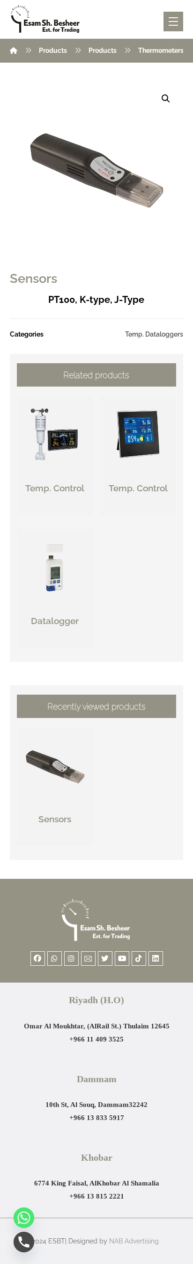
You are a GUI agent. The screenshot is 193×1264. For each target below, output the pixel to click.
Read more (60, 508)
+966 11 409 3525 (96, 1039)
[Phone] (24, 1242)
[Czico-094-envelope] (88, 958)
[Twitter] (105, 958)
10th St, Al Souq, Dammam (87, 1104)
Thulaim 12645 (146, 1026)
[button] (166, 98)
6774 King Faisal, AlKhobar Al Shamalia (96, 1183)
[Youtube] (122, 958)
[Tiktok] (139, 958)
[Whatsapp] (54, 958)
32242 (138, 1104)
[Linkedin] (155, 958)
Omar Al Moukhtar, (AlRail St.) (73, 1026)
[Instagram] (71, 958)
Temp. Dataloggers (154, 334)
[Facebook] (37, 958)
